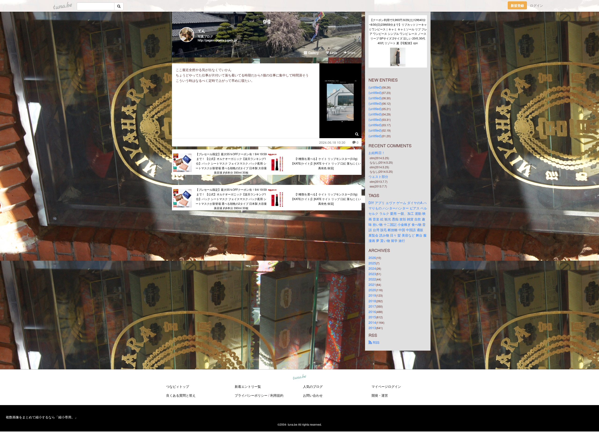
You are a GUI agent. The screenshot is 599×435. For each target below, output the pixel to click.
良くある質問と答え (181, 395)
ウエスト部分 (378, 176)
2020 (372, 290)
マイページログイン (386, 386)
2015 (372, 317)
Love (333, 52)
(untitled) (375, 87)
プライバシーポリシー (251, 395)
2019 (372, 295)
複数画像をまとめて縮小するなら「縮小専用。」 (42, 417)
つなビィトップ (177, 386)
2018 (372, 300)
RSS (375, 342)
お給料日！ (377, 152)
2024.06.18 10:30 (332, 142)
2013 (372, 327)
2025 (372, 263)
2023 (372, 273)
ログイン (536, 5)
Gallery (313, 52)
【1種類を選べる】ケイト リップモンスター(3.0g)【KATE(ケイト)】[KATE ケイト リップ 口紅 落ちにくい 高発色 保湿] (326, 163)
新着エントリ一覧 (248, 386)
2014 (372, 322)
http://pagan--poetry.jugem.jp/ (217, 40)
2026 (372, 257)
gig (266, 20)
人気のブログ (313, 386)
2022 (372, 279)
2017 (372, 306)
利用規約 (276, 395)
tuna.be (299, 377)
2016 (372, 311)
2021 (372, 284)
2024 (372, 268)
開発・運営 (380, 395)
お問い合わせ (313, 395)
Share (351, 52)
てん (201, 30)
